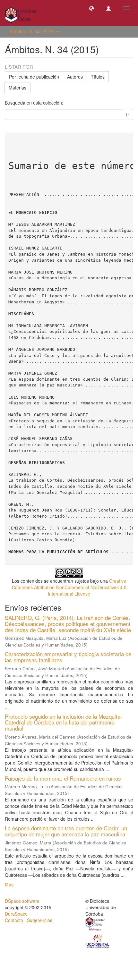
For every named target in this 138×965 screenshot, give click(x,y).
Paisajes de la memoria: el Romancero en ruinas (63, 778)
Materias (17, 87)
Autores (75, 76)
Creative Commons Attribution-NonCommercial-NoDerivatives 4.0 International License (69, 587)
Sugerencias (39, 920)
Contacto (14, 920)
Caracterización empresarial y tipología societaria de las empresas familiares (68, 657)
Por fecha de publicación (34, 76)
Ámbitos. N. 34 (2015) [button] (33, 31)
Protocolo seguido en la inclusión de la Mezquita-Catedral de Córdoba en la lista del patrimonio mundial (63, 722)
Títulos (98, 76)
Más (9, 884)
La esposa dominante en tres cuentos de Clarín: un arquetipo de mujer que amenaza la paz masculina (66, 831)
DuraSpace (16, 913)
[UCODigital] (98, 940)
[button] (91, 8)
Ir (127, 114)
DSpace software (22, 901)
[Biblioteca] (95, 924)
